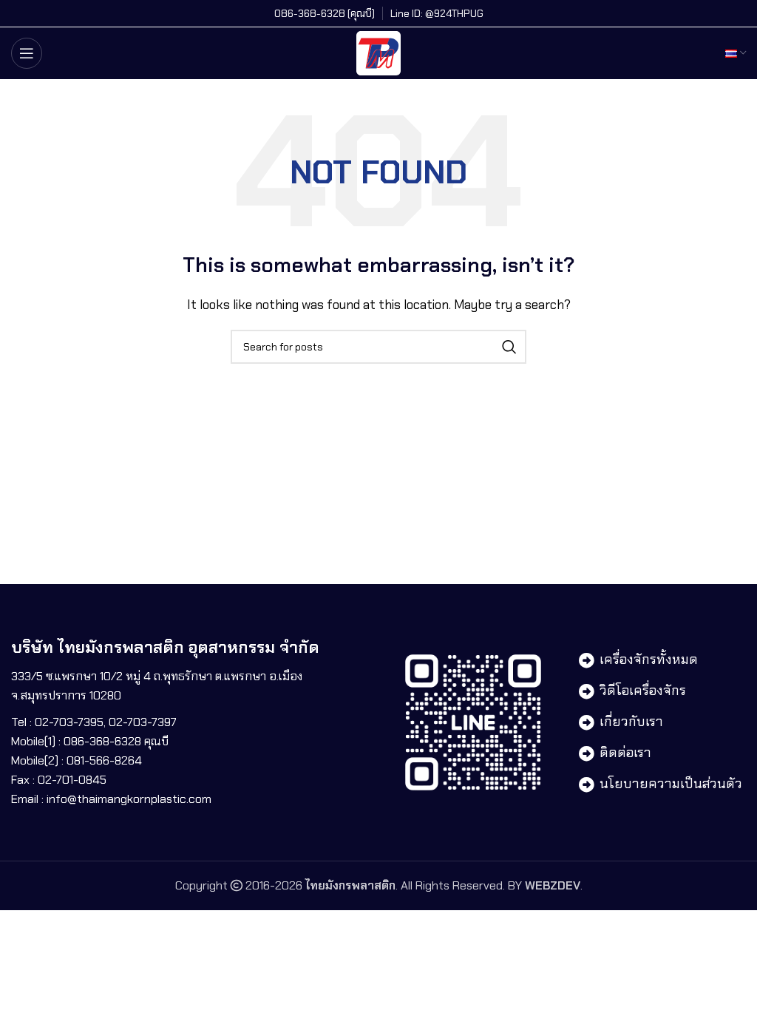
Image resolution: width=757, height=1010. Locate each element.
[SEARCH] (509, 347)
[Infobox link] (324, 13)
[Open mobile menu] (27, 53)
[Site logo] (378, 52)
